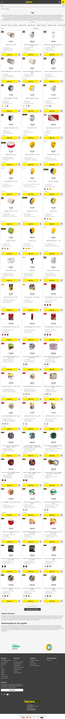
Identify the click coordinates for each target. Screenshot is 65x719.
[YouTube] (8, 694)
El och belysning (4, 662)
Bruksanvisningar (17, 663)
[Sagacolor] (2, 32)
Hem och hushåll (4, 676)
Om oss (15, 660)
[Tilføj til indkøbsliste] (19, 54)
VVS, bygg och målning (5, 660)
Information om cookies (19, 667)
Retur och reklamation (35, 665)
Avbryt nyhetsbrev (17, 672)
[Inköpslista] (59, 2)
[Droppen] (2, 141)
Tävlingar (16, 671)
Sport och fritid (4, 678)
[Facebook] (2, 694)
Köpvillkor (32, 662)
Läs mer (32, 21)
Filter (3, 28)
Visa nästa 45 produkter (32, 609)
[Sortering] (48, 28)
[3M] (45, 284)
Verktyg (2, 671)
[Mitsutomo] (45, 115)
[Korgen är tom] (63, 2)
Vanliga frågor (33, 663)
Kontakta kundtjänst (34, 660)
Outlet (2, 665)
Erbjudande (3, 663)
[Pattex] (2, 284)
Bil (1, 667)
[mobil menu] (2, 2)
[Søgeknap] (63, 5)
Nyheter (2, 672)
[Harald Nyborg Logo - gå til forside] (31, 2)
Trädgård (3, 669)
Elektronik (3, 674)
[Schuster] (23, 257)
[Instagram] (5, 694)
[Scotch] (2, 432)
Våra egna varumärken (18, 662)
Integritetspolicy (17, 665)
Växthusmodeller (17, 669)
